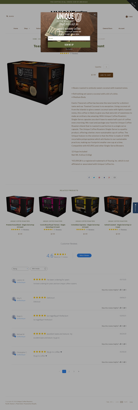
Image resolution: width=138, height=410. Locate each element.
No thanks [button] (69, 49)
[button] (95, 14)
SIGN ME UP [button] (69, 44)
